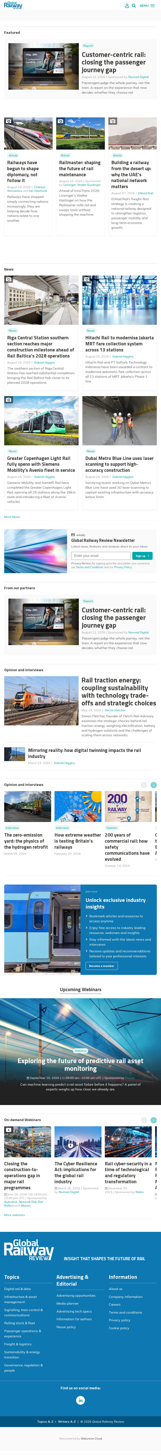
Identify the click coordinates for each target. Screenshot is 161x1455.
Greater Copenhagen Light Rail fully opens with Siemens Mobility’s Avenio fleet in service (41, 464)
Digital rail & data (17, 1289)
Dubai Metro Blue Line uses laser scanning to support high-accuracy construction (119, 464)
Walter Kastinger (89, 185)
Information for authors (74, 1319)
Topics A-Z (45, 1422)
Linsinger (70, 185)
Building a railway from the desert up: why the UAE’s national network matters (131, 174)
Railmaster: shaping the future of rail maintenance (80, 168)
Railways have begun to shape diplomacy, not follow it (23, 171)
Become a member (101, 966)
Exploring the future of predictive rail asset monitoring (80, 1064)
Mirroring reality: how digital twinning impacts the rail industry (84, 753)
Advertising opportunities (76, 1295)
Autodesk (10, 1202)
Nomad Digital (139, 77)
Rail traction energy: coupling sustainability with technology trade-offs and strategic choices (119, 691)
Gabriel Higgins (44, 362)
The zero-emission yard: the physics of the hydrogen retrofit (26, 841)
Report (88, 46)
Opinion (111, 828)
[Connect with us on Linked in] (80, 1400)
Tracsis (130, 1078)
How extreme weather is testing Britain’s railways (78, 841)
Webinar (81, 1051)
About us (115, 1289)
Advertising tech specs (74, 1311)
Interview (12, 828)
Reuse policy (66, 1327)
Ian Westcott (38, 191)
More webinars (14, 1215)
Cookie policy (119, 1328)
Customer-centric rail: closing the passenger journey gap (114, 62)
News (13, 330)
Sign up (140, 556)
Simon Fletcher (115, 710)
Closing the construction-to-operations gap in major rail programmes (22, 1175)
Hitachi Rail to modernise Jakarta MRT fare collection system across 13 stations (119, 343)
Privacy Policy (123, 567)
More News (12, 517)
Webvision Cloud (91, 1438)
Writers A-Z (67, 1422)
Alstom (26, 1205)
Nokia (140, 1192)
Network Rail (27, 1202)
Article (13, 155)
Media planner (67, 1303)
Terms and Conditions (89, 567)
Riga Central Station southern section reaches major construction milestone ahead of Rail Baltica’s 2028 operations (40, 346)
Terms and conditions (125, 1312)
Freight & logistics (18, 1344)
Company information (126, 1297)
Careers (115, 1304)
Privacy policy (119, 1320)
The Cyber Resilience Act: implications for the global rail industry (76, 1172)
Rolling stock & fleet (19, 1323)
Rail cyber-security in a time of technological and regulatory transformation (128, 1172)
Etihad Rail (145, 193)
